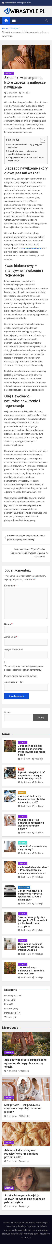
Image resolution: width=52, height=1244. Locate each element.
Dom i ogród (24, 887)
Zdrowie (22, 843)
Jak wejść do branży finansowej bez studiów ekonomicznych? (31, 799)
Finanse (22, 793)
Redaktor (26, 93)
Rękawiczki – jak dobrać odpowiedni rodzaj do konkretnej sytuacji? (31, 775)
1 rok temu (26, 782)
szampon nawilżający (31, 248)
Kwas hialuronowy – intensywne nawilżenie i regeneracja (22, 152)
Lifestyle (9, 73)
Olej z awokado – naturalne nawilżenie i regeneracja (26, 159)
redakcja (39, 759)
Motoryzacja (10, 1013)
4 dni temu (25, 759)
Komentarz (10, 585)
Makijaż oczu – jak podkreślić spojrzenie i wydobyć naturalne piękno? (31, 824)
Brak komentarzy (15, 97)
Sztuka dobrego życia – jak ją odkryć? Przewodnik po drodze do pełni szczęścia (32, 922)
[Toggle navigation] (14, 20)
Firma (21, 769)
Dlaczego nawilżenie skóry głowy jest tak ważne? (25, 146)
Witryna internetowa (13, 649)
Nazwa (8, 624)
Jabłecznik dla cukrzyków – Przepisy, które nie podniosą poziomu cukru (33, 870)
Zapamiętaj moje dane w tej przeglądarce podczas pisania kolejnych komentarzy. (23, 668)
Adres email (10, 637)
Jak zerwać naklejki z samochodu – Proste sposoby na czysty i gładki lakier (30, 895)
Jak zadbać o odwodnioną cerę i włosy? (32, 848)
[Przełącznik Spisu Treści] (41, 140)
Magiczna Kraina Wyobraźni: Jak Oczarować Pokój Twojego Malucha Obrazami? (28, 553)
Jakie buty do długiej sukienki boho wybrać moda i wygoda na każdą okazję (31, 750)
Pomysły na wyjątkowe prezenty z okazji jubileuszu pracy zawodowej (26, 537)
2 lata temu (12, 93)
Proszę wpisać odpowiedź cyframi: (20, 676)
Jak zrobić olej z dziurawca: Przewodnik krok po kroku (31, 970)
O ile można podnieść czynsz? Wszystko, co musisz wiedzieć (31, 947)
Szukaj (7, 712)
